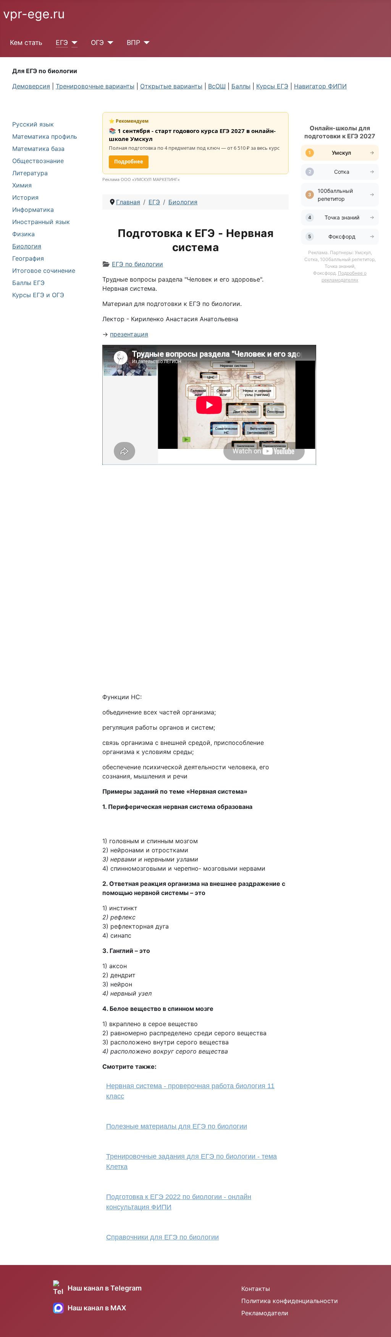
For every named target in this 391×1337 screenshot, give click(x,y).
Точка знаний (342, 217)
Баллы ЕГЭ (28, 283)
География (28, 258)
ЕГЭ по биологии (137, 264)
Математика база (38, 148)
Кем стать (26, 42)
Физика (23, 234)
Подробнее (128, 161)
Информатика (33, 209)
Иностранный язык (41, 222)
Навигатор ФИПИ (320, 86)
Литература (30, 173)
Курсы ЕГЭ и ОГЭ (38, 295)
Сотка (341, 171)
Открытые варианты (171, 86)
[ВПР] (145, 43)
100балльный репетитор (335, 194)
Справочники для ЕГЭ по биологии (162, 1237)
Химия (22, 185)
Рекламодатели (264, 1313)
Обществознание (38, 161)
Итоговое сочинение (43, 270)
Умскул (342, 152)
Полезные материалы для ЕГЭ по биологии (176, 1126)
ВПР (133, 42)
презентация (129, 334)
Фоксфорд (341, 236)
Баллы (240, 86)
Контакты (255, 1288)
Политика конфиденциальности (289, 1301)
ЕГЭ (62, 42)
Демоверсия (31, 86)
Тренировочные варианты (95, 86)
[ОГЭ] (108, 43)
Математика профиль (44, 136)
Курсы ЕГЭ (272, 86)
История (25, 197)
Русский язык (33, 124)
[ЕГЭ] (73, 43)
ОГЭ (97, 42)
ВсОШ (217, 86)
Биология (26, 246)
